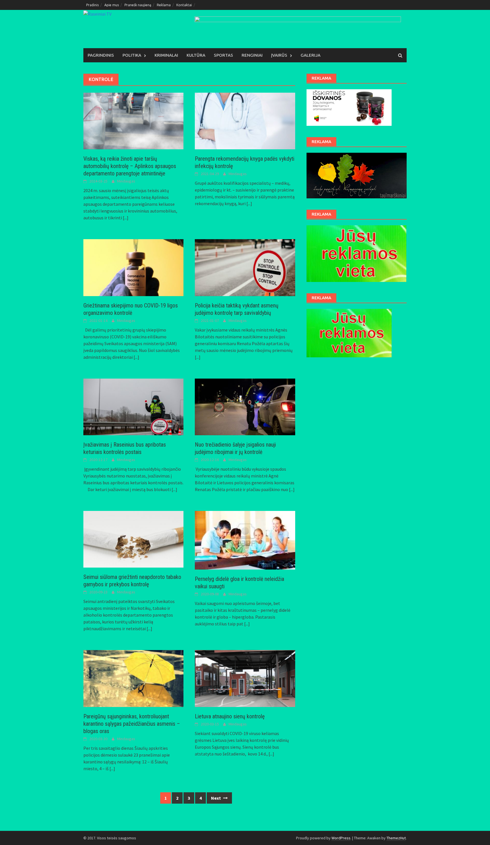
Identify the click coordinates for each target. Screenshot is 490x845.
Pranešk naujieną (137, 5)
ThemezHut (396, 837)
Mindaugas (126, 181)
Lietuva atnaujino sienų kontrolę (230, 716)
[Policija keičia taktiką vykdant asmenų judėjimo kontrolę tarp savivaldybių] (245, 267)
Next (216, 798)
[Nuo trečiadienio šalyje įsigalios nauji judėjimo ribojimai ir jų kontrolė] (245, 406)
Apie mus (111, 5)
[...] (125, 217)
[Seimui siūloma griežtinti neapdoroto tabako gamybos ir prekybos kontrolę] (133, 539)
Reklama (164, 5)
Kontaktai (184, 5)
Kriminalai (166, 55)
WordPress (340, 837)
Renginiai (252, 55)
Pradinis (92, 5)
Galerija (310, 55)
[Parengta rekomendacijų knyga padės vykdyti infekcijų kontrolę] (245, 120)
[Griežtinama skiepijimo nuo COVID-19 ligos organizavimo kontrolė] (133, 267)
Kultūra (196, 55)
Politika (131, 55)
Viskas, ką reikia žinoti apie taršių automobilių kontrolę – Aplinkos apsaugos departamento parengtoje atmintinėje (129, 166)
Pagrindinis (101, 55)
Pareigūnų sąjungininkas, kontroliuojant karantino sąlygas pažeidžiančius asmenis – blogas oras (131, 723)
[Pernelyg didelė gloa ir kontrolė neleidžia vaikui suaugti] (245, 540)
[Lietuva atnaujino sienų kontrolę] (245, 678)
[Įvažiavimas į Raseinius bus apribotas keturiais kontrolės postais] (133, 406)
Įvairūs (279, 55)
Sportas (223, 55)
